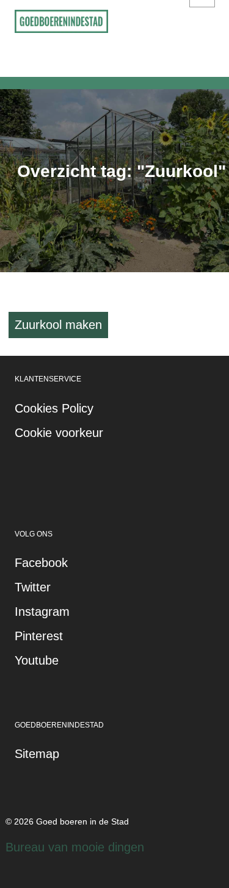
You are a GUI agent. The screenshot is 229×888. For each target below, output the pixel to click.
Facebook (41, 562)
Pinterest (39, 636)
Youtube (37, 660)
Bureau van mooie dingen (74, 847)
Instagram (42, 611)
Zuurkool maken (58, 324)
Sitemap (37, 753)
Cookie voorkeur (59, 432)
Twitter (33, 587)
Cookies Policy (54, 408)
